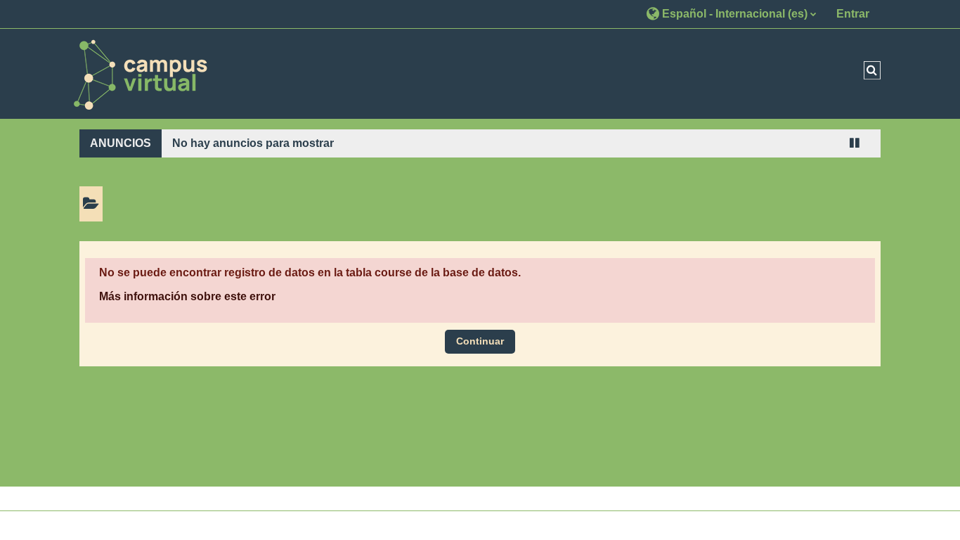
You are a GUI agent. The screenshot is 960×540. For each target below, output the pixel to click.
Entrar (852, 14)
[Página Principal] (140, 73)
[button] (731, 14)
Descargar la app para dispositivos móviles (468, 526)
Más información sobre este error (187, 296)
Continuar (480, 341)
